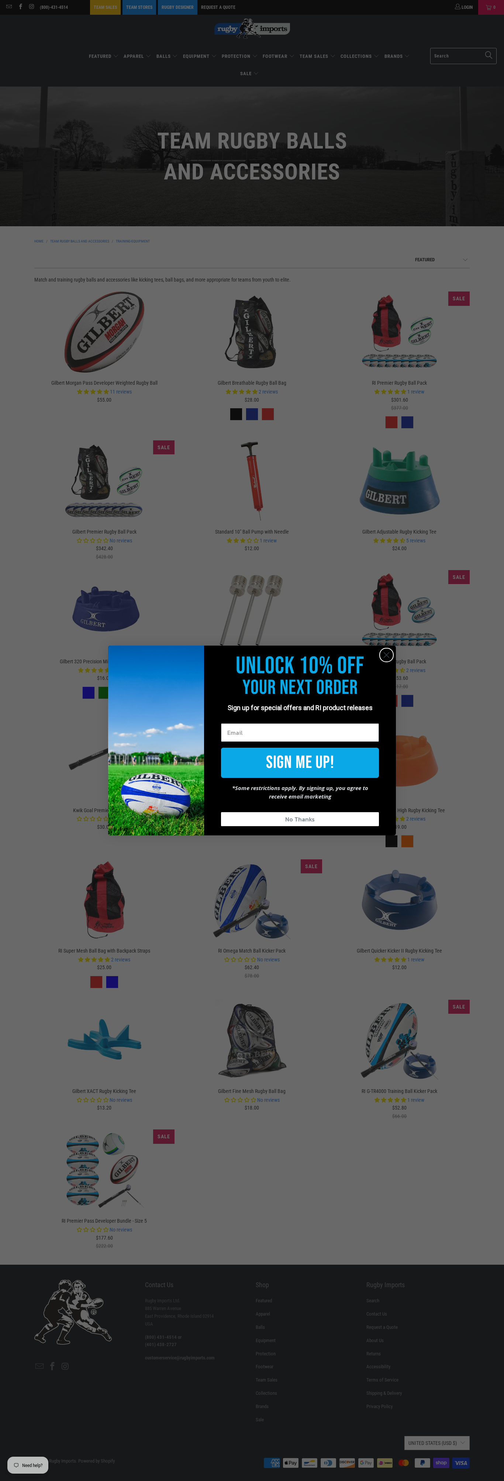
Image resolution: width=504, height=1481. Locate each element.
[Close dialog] (386, 655)
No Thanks (300, 819)
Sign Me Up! (300, 762)
